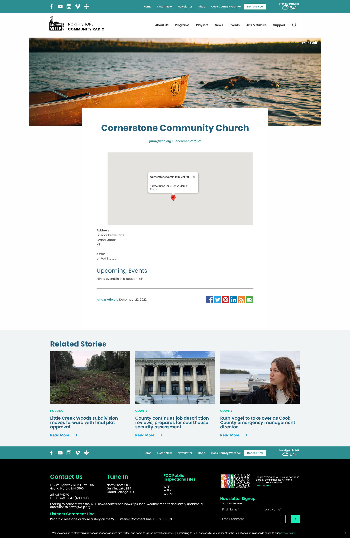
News (219, 25)
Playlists (202, 25)
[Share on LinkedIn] (233, 299)
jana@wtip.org (160, 141)
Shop (201, 6)
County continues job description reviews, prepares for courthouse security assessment (172, 422)
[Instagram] (69, 6)
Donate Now (255, 6)
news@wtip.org (80, 507)
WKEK (168, 490)
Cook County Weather (226, 6)
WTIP (167, 487)
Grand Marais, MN (289, 4)
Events (235, 25)
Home (147, 6)
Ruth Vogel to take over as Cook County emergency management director (257, 422)
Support (279, 25)
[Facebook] (51, 6)
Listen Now (164, 6)
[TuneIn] (86, 6)
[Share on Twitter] (217, 299)
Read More (60, 435)
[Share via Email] (249, 299)
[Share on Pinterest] (225, 299)
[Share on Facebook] (209, 299)
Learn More (262, 485)
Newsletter (185, 6)
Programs (182, 25)
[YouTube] (60, 6)
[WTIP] (78, 23)
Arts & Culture (256, 25)
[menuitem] (147, 6)
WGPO (168, 494)
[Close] (194, 176)
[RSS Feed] (241, 299)
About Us (161, 25)
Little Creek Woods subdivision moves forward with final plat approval (84, 422)
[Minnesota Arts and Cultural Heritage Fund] (235, 481)
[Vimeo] (78, 6)
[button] (173, 198)
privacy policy (287, 533)
